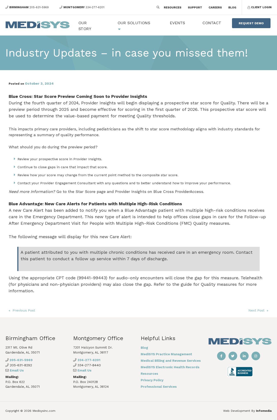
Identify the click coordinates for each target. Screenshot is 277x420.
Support (195, 7)
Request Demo (251, 23)
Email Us (17, 370)
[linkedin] (244, 356)
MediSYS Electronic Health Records (170, 367)
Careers (215, 7)
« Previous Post (22, 310)
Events (177, 23)
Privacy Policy (152, 380)
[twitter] (233, 356)
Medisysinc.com (43, 410)
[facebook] (221, 356)
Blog (232, 7)
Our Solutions (134, 23)
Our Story (84, 26)
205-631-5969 (21, 360)
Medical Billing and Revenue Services (171, 361)
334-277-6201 (88, 360)
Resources (172, 7)
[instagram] (255, 356)
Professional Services (159, 387)
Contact (211, 23)
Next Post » (258, 310)
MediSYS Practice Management (166, 354)
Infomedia (264, 410)
